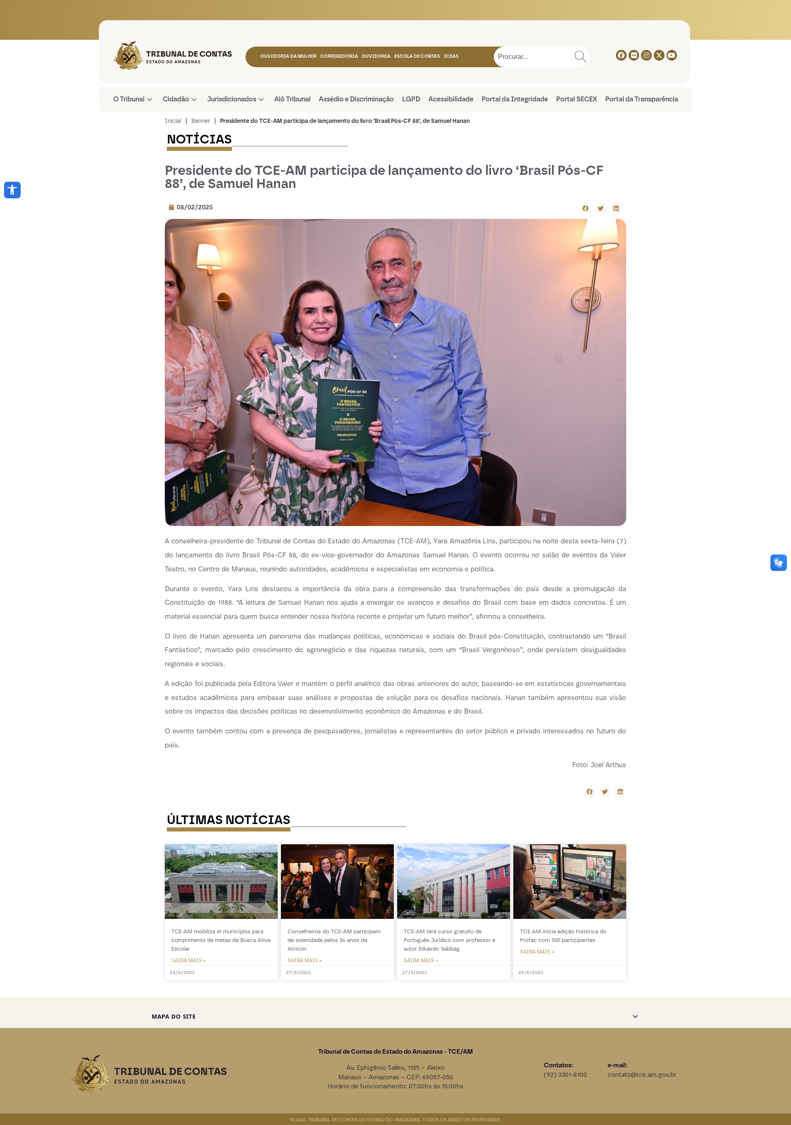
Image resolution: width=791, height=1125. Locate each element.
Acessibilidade (450, 99)
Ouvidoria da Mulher (288, 56)
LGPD (411, 99)
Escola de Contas (417, 56)
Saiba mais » (188, 960)
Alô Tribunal (292, 99)
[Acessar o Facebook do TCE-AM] (621, 55)
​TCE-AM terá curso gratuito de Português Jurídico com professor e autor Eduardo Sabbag (449, 940)
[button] (12, 190)
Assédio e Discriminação (356, 99)
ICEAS (451, 56)
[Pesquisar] (580, 57)
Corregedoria (339, 56)
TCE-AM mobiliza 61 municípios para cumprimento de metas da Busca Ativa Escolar (220, 940)
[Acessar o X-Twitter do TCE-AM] (659, 55)
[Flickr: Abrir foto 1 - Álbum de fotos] (634, 55)
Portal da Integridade (515, 99)
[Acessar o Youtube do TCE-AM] (672, 55)
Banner (200, 120)
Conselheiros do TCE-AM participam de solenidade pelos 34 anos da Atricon (334, 940)
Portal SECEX (576, 99)
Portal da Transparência (641, 99)
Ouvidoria (376, 56)
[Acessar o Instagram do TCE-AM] (646, 55)
